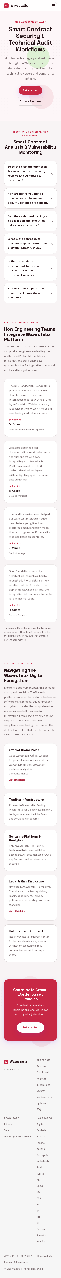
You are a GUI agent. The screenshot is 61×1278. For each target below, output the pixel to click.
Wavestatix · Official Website (32, 756)
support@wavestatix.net (17, 1136)
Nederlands (43, 1161)
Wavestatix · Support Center (33, 936)
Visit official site (17, 780)
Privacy (8, 1124)
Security (41, 1091)
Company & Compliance (16, 1262)
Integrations (43, 1085)
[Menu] (53, 5)
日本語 (40, 1186)
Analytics (41, 1079)
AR (38, 1180)
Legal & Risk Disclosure (26, 881)
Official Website (45, 1256)
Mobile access (44, 1097)
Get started (30, 90)
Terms (7, 1130)
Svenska (41, 1235)
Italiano (41, 1149)
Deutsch (41, 1130)
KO (38, 1192)
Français (41, 1136)
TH (38, 1217)
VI (38, 1223)
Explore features (30, 101)
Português (42, 1155)
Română (41, 1241)
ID (38, 1211)
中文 (39, 1198)
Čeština (41, 1229)
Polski (40, 1167)
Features (41, 1066)
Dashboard (43, 1072)
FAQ (39, 1109)
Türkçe (40, 1174)
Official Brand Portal (24, 750)
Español (41, 1143)
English (40, 1124)
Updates (41, 1103)
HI (38, 1204)
